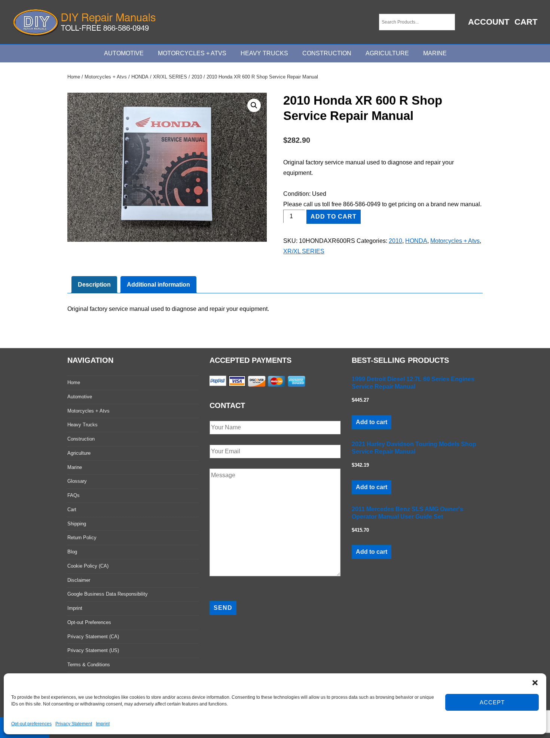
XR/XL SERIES (170, 77)
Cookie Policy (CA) (88, 566)
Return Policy (82, 537)
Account (488, 22)
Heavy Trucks (264, 53)
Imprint (103, 723)
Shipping (76, 524)
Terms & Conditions (88, 664)
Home (73, 77)
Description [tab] (94, 284)
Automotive (124, 53)
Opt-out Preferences (89, 622)
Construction (326, 53)
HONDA (140, 77)
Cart (525, 22)
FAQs (73, 495)
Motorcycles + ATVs (192, 53)
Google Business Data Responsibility (107, 594)
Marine (435, 53)
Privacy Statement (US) (93, 650)
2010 (197, 77)
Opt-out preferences (31, 723)
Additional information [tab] (158, 284)
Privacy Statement (73, 723)
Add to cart (334, 216)
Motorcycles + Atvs (106, 77)
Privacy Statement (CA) (93, 636)
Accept (492, 702)
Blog (72, 552)
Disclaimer (78, 580)
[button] (535, 682)
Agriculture (387, 53)
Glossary (77, 481)
